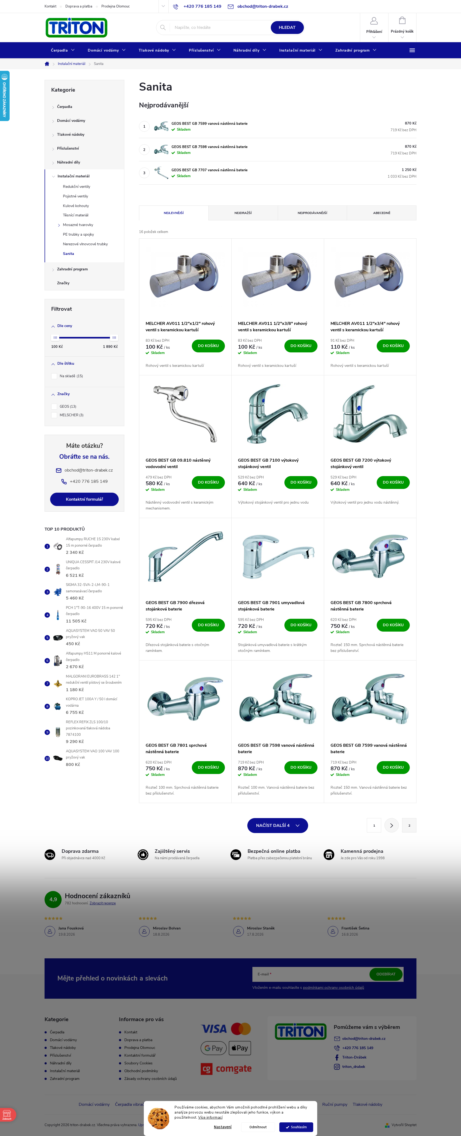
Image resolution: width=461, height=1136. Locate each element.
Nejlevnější (174, 213)
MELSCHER (71, 415)
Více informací (210, 1117)
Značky (63, 283)
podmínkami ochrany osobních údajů (333, 987)
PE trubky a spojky (78, 234)
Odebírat (386, 974)
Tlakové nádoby (70, 134)
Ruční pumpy (334, 1104)
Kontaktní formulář (84, 499)
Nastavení (223, 1127)
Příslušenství (68, 148)
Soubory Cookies (138, 1063)
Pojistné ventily (75, 196)
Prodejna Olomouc (115, 6)
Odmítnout (258, 1127)
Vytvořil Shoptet (404, 1125)
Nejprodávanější (312, 213)
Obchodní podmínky (141, 1070)
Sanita (68, 253)
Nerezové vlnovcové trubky (85, 244)
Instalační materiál (74, 176)
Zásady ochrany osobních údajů (150, 1078)
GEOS (67, 406)
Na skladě (71, 376)
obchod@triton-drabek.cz (364, 1038)
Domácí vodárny (71, 120)
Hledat (287, 27)
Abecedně (381, 213)
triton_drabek (353, 1066)
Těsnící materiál (75, 215)
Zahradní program (72, 269)
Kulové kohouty (76, 205)
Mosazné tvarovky (78, 224)
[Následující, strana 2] (391, 825)
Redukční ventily (76, 186)
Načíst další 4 (273, 825)
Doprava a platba (78, 6)
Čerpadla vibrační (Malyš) (138, 1104)
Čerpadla (64, 106)
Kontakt (50, 6)
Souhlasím (299, 1127)
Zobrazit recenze (103, 903)
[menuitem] (63, 50)
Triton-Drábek (354, 1057)
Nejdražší (243, 213)
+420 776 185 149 (357, 1048)
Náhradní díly (68, 162)
